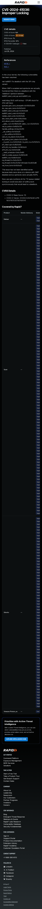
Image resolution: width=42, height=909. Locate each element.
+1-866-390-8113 (10, 857)
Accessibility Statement (10, 902)
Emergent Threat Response (14, 817)
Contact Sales (8, 781)
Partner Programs (10, 800)
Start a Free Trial (10, 774)
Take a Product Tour (11, 776)
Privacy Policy (7, 890)
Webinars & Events (10, 819)
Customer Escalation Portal (14, 848)
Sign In (6, 836)
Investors (7, 803)
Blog (5, 814)
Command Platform (11, 758)
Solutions (7, 766)
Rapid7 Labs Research (12, 822)
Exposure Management (12, 761)
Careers (6, 805)
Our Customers (9, 798)
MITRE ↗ (7, 64)
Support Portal (9, 838)
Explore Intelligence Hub (16, 739)
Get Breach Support (11, 779)
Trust (5, 896)
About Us (7, 790)
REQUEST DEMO (9, 19)
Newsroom (7, 795)
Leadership (7, 793)
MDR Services (8, 763)
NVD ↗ (6, 67)
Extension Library (10, 843)
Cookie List (6, 899)
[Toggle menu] (39, 2)
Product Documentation (12, 841)
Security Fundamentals (12, 827)
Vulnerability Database (12, 824)
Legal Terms (7, 887)
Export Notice (7, 893)
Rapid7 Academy (10, 846)
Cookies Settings (8, 905)
